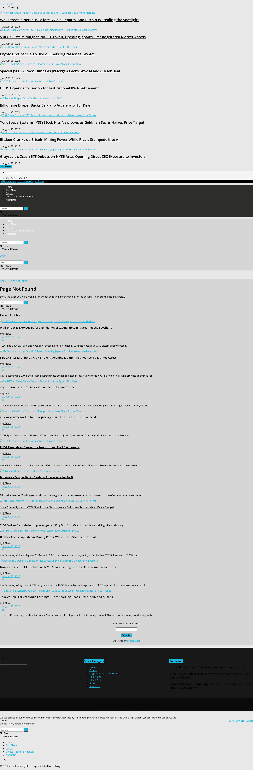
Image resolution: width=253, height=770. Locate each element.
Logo (3, 255)
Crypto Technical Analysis (20, 196)
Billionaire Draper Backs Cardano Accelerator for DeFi (45, 105)
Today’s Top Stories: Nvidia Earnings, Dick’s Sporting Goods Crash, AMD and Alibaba (56, 597)
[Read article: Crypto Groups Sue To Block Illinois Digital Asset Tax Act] (126, 381)
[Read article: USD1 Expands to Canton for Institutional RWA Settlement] (126, 441)
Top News (11, 190)
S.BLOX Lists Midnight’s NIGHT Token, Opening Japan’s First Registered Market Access (73, 36)
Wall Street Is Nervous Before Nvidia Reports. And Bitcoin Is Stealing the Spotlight (69, 19)
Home (9, 187)
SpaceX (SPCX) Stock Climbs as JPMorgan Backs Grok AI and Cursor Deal (60, 70)
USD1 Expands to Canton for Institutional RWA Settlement (49, 88)
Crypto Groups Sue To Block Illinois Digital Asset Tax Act (47, 54)
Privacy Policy (13, 172)
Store (92, 683)
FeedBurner (133, 640)
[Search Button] (1, 205)
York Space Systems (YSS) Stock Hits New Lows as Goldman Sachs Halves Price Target (72, 122)
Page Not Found (18, 280)
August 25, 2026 (11, 337)
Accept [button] (249, 720)
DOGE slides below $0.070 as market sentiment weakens (207, 667)
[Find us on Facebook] (1, 760)
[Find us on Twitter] (2, 658)
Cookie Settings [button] (236, 720)
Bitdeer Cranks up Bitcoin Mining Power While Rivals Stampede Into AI (59, 139)
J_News (7, 333)
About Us (11, 199)
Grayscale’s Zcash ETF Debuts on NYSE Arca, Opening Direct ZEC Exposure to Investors (73, 156)
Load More (6, 166)
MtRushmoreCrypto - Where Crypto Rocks (22, 181)
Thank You (95, 680)
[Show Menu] (1, 252)
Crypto (9, 193)
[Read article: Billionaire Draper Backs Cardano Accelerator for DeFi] (126, 471)
